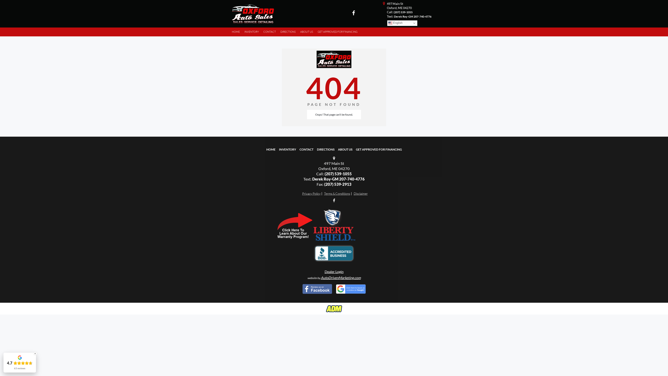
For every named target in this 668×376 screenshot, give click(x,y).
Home (271, 149)
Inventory (287, 149)
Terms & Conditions (337, 193)
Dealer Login (334, 271)
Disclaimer (361, 193)
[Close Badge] (35, 353)
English (397, 22)
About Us (345, 149)
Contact (306, 149)
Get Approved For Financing (379, 149)
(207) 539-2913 (337, 184)
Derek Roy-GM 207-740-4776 (338, 179)
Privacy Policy (311, 193)
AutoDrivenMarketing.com (341, 278)
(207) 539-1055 (403, 12)
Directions (326, 149)
